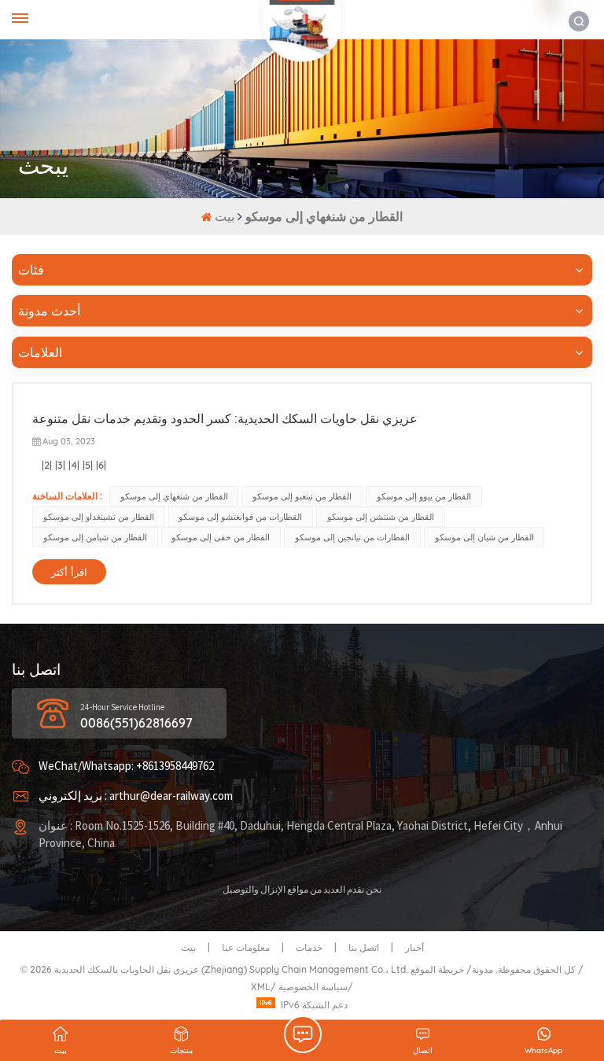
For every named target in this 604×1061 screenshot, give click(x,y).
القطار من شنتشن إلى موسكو (380, 516)
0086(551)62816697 (136, 722)
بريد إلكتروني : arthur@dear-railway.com (136, 796)
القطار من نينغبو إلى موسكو (302, 496)
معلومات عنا (246, 947)
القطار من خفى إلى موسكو (220, 537)
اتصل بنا (363, 947)
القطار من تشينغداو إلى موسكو (98, 516)
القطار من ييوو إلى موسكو (424, 496)
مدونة (482, 969)
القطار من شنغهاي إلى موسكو (174, 496)
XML (261, 987)
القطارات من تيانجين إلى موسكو (352, 537)
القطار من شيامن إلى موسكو (95, 537)
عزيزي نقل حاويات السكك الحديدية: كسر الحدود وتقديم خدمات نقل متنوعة (225, 418)
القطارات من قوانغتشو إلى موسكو (240, 516)
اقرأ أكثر (69, 571)
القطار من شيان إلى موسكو (484, 537)
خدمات (309, 947)
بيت (226, 216)
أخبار (414, 947)
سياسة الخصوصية (313, 987)
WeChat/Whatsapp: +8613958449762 (126, 766)
